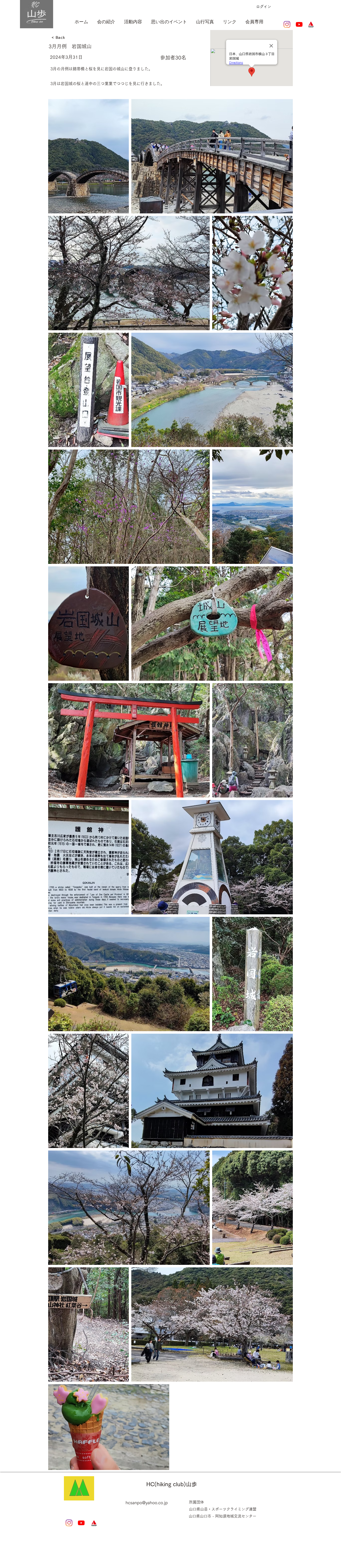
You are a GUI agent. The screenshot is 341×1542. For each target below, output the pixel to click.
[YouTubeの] (299, 24)
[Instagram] (287, 24)
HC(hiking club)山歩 (171, 1484)
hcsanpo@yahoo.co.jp (147, 1502)
